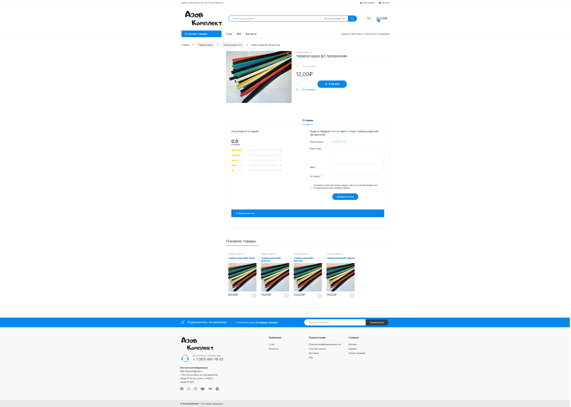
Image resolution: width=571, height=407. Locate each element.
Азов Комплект (191, 403)
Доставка (314, 353)
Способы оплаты (317, 348)
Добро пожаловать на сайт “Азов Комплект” (202, 2)
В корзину (334, 84)
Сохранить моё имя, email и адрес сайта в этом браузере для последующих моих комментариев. (345, 186)
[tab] (307, 121)
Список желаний (357, 353)
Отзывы (307, 120)
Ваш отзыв (315, 148)
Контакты (251, 34)
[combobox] (274, 18)
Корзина (353, 348)
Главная (185, 45)
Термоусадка (205, 45)
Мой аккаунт (368, 2)
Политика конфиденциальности (325, 344)
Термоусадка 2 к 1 (232, 45)
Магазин (386, 2)
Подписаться (377, 322)
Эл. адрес (316, 176)
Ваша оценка (316, 141)
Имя (313, 167)
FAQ (239, 34)
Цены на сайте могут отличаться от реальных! (366, 34)
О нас (229, 34)
